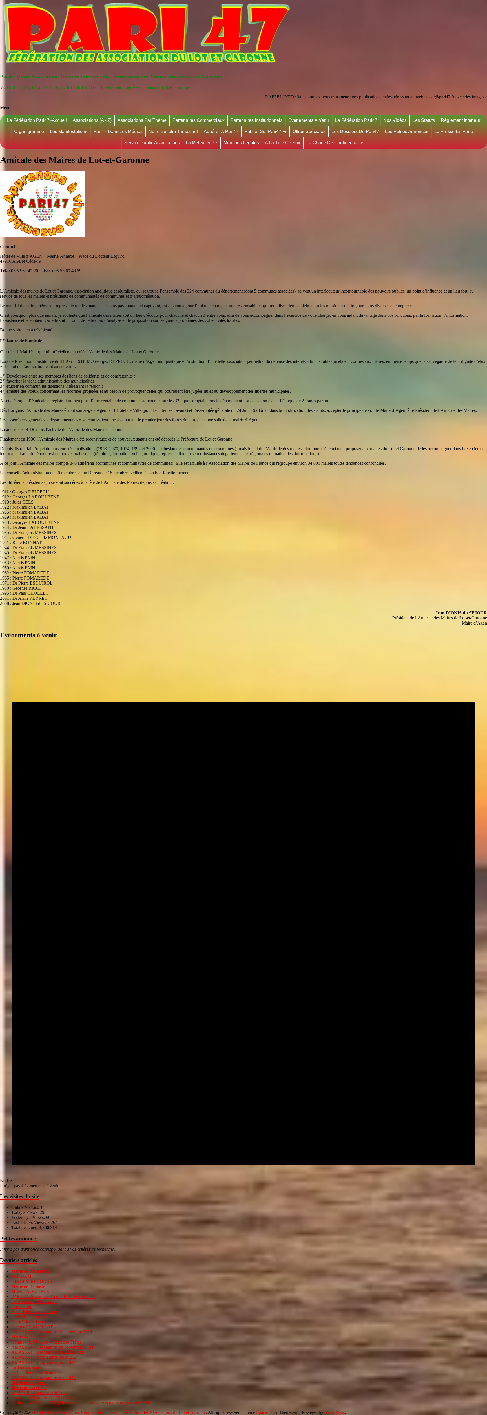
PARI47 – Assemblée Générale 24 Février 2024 (53, 1296)
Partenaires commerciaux (198, 120)
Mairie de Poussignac (30, 1271)
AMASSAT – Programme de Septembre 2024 (52, 1347)
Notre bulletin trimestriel (173, 131)
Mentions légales (241, 142)
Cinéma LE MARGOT (32, 1326)
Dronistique (21, 1306)
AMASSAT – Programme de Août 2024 (47, 1352)
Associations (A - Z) (92, 120)
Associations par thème (142, 120)
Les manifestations (68, 131)
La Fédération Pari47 (356, 120)
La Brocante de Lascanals (34, 1301)
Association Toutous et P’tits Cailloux (44, 1397)
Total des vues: (25, 1227)
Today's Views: (25, 1212)
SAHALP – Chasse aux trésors (39, 1392)
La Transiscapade (26, 1367)
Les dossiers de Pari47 (355, 131)
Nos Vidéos (395, 120)
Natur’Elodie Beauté (29, 1321)
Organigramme (29, 131)
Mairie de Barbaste (28, 1286)
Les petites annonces (406, 131)
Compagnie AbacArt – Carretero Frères (46, 1342)
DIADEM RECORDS (31, 1281)
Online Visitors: (25, 1207)
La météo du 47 (202, 142)
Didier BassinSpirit (28, 1316)
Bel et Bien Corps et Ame (34, 1311)
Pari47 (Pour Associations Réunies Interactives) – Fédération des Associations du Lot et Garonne (111, 77)
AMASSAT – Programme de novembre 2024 (51, 1331)
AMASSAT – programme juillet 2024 (45, 1357)
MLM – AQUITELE (30, 1291)
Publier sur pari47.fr (265, 131)
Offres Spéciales (309, 131)
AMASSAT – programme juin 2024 (43, 1362)
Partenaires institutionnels (256, 120)
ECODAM (21, 1276)
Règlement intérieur (460, 120)
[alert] (243, 916)
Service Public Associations (152, 142)
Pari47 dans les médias (118, 131)
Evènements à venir (308, 120)
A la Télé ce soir (282, 142)
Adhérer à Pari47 (221, 131)
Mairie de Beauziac (28, 1337)
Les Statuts (424, 120)
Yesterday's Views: (28, 1217)
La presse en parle (453, 131)
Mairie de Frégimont (29, 1382)
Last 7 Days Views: (29, 1222)
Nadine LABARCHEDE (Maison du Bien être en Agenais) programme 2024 (80, 1402)
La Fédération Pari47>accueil (37, 120)
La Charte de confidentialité (334, 142)
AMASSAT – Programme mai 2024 (43, 1377)
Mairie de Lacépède (29, 1387)
